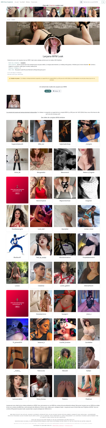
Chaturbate (34, 2)
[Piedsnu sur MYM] (65, 386)
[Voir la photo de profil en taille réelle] (53, 50)
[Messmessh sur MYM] (65, 159)
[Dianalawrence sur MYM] (41, 301)
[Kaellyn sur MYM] (89, 358)
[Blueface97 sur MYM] (17, 244)
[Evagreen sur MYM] (89, 188)
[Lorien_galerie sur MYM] (65, 273)
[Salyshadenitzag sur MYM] (65, 131)
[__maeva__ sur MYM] (17, 358)
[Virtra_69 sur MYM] (17, 159)
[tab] (47, 91)
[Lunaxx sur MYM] (17, 273)
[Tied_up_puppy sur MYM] (41, 244)
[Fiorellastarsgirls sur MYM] (17, 216)
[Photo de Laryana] (13, 102)
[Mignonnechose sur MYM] (65, 188)
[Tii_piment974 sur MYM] (17, 329)
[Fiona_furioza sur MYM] (41, 386)
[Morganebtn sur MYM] (41, 159)
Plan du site (69, 425)
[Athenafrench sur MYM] (89, 273)
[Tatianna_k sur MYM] (41, 329)
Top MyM (22, 2)
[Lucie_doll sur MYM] (41, 216)
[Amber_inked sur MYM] (89, 216)
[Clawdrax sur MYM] (41, 273)
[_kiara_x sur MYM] (89, 301)
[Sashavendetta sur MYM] (17, 386)
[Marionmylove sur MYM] (41, 188)
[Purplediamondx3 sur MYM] (89, 244)
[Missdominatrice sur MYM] (65, 244)
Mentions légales (58, 425)
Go (103, 2)
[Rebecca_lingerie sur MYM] (89, 159)
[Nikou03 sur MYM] (65, 358)
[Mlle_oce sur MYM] (41, 131)
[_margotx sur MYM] (89, 131)
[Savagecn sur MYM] (65, 301)
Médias (28, 2)
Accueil (17, 2)
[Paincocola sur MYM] (41, 358)
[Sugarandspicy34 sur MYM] (17, 131)
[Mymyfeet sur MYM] (65, 216)
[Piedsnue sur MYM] (89, 386)
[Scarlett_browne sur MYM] (65, 329)
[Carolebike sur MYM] (89, 329)
